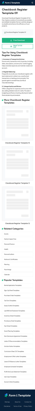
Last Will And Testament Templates (14, 311)
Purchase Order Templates (12, 295)
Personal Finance (9, 244)
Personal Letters (9, 254)
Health (6, 249)
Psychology (7, 269)
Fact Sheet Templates (10, 326)
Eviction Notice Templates (12, 346)
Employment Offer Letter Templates (15, 356)
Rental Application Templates (13, 285)
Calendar (7, 274)
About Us (17, 402)
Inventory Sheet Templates (12, 316)
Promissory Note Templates (12, 321)
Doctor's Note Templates (11, 382)
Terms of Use (17, 406)
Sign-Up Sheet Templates (11, 290)
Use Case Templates (10, 377)
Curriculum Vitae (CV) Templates (14, 351)
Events (6, 234)
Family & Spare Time (10, 239)
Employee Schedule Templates (13, 367)
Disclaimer (7, 406)
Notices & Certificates (11, 259)
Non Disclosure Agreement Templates (15, 336)
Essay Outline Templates (11, 306)
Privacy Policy (28, 406)
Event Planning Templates (12, 331)
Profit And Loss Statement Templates (15, 372)
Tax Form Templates (10, 300)
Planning (6, 264)
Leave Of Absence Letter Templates (15, 361)
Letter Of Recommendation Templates (15, 341)
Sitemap (7, 402)
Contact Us (27, 402)
